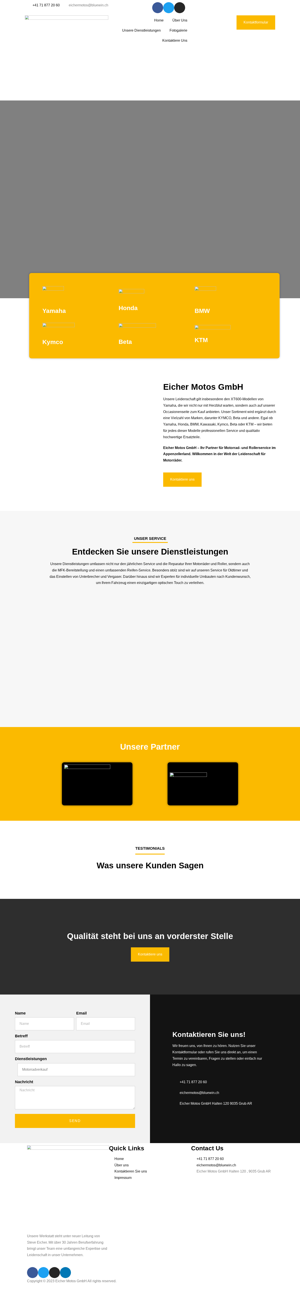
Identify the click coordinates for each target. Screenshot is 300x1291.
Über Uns (179, 20)
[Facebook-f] (32, 1272)
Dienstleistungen (31, 1059)
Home (159, 20)
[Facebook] (157, 7)
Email (81, 1013)
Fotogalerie (178, 30)
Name (20, 1013)
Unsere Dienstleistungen (141, 30)
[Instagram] (179, 7)
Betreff (21, 1036)
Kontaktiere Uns (174, 40)
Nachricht (24, 1082)
